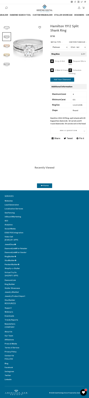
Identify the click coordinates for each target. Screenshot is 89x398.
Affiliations (9, 340)
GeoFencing (10, 213)
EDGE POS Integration (14, 233)
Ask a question (68, 130)
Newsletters (10, 324)
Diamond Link (10, 280)
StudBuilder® (10, 260)
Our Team (9, 336)
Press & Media (11, 344)
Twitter (8, 375)
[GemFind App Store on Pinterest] (85, 2)
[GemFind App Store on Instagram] (71, 2)
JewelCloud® (10, 244)
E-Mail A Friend (61, 70)
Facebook (9, 367)
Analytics (9, 225)
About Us (8, 332)
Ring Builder (10, 284)
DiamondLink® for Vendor (16, 252)
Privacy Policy (10, 352)
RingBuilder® (10, 256)
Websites (9, 201)
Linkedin (8, 379)
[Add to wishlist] (40, 27)
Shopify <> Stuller (12, 268)
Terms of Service (12, 348)
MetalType (56, 42)
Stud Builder (10, 300)
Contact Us (9, 356)
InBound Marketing (13, 217)
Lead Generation (12, 205)
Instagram (9, 371)
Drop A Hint (60, 61)
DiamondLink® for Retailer (16, 248)
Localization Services (14, 209)
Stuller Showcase (12, 288)
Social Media (10, 229)
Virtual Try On (11, 272)
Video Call (9, 237)
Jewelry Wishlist (12, 292)
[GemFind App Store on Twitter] (81, 2)
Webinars (9, 312)
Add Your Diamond (62, 79)
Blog (6, 363)
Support (8, 308)
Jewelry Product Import (15, 296)
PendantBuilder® (12, 264)
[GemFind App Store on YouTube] (78, 2)
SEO (6, 221)
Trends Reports (11, 320)
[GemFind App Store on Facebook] (75, 2)
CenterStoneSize (77, 42)
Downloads (9, 316)
